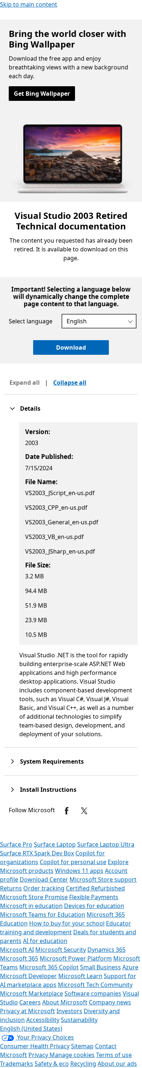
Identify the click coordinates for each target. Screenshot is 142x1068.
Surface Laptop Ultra (105, 844)
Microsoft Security (60, 950)
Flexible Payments (93, 897)
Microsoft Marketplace (31, 993)
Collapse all (69, 383)
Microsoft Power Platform (76, 958)
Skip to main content (28, 4)
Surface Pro (16, 844)
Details (30, 408)
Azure (130, 967)
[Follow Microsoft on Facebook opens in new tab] (66, 811)
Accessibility (42, 1020)
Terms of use (114, 1055)
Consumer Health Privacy (35, 1046)
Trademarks (16, 1064)
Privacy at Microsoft (27, 1011)
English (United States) (31, 1029)
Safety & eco (52, 1064)
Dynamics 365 (106, 950)
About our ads (117, 1064)
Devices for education (94, 906)
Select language (30, 321)
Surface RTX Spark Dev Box (37, 853)
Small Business (100, 967)
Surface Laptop (55, 844)
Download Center (44, 879)
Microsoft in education (31, 906)
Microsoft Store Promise (34, 897)
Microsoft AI (17, 950)
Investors (69, 1011)
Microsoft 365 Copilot (49, 967)
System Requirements (52, 761)
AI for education (45, 941)
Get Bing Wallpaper (42, 94)
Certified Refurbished (95, 888)
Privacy (39, 1055)
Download (71, 347)
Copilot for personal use (73, 862)
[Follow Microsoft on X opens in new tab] (84, 811)
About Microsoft (64, 1002)
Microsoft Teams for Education (42, 915)
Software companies (92, 993)
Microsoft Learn (80, 976)
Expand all (24, 383)
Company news (110, 1002)
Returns (11, 888)
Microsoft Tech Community (95, 985)
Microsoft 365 (19, 958)
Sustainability (79, 1020)
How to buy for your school (66, 923)
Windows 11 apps (79, 871)
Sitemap (82, 1046)
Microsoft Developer (28, 976)
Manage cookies (72, 1055)
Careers (30, 1002)
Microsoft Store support (103, 879)
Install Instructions (48, 790)
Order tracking (43, 888)
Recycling (83, 1064)
